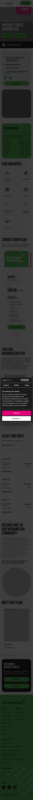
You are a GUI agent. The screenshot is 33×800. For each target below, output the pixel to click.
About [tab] (27, 385)
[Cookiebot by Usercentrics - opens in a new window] (23, 380)
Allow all (16, 413)
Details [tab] (16, 385)
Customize (15, 418)
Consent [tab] (6, 385)
